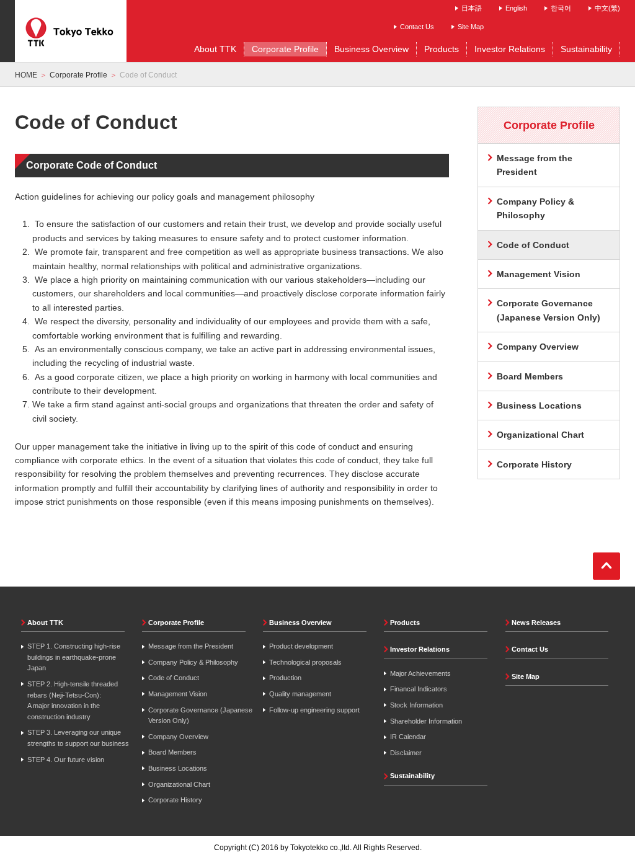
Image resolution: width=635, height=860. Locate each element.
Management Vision (538, 274)
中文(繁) (607, 8)
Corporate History (534, 464)
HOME (26, 75)
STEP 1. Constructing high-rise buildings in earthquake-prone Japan (73, 657)
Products (405, 622)
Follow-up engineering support (314, 710)
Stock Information (416, 705)
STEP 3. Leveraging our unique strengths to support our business (78, 738)
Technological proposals (305, 662)
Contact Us (417, 26)
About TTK (45, 622)
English (516, 8)
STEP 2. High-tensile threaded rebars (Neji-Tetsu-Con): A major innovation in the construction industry (72, 700)
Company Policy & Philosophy (535, 208)
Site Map (471, 26)
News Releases (536, 622)
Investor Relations (420, 649)
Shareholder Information (426, 721)
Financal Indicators (418, 689)
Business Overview (300, 622)
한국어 (561, 8)
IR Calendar (408, 736)
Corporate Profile (78, 75)
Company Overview (538, 347)
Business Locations (539, 405)
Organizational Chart (540, 435)
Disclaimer (406, 752)
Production (285, 677)
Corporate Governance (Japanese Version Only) (548, 310)
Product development (301, 646)
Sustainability (412, 775)
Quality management (300, 694)
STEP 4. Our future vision (65, 759)
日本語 (471, 8)
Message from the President (534, 165)
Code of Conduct (173, 677)
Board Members (530, 376)
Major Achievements (420, 673)
